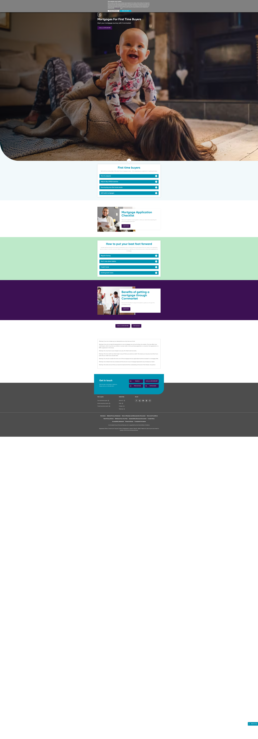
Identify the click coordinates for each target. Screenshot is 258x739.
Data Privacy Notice (109, 418)
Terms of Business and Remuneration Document (133, 415)
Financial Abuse (129, 421)
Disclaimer (103, 415)
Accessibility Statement (118, 421)
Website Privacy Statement (113, 415)
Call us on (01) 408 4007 (152, 381)
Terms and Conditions (152, 415)
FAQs (120, 403)
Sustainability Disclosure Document (137, 418)
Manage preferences (113, 10)
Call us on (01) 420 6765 (105, 27)
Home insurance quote (103, 403)
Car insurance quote (102, 400)
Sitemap (121, 409)
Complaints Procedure (140, 421)
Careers (121, 406)
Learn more (126, 225)
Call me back (136, 325)
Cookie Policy (151, 418)
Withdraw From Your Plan (121, 418)
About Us (121, 400)
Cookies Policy (117, 8)
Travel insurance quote (103, 406)
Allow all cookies (125, 10)
